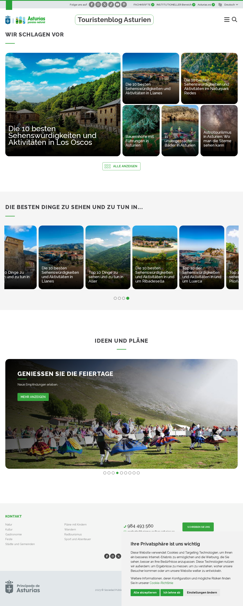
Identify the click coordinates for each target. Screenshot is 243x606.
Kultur (9, 529)
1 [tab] (115, 298)
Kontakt (13, 516)
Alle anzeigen (125, 166)
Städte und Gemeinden (20, 544)
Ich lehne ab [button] (171, 592)
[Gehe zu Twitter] (104, 4)
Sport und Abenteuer (77, 539)
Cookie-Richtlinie (161, 583)
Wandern (70, 529)
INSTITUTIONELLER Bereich (174, 4)
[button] (231, 4)
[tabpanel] (27, 260)
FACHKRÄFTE (142, 4)
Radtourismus (73, 534)
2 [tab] (119, 298)
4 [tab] (127, 298)
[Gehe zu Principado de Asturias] (22, 587)
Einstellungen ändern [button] (202, 592)
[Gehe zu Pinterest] (124, 4)
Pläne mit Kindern (75, 524)
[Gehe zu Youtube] (117, 4)
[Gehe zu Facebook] (92, 4)
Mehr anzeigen (33, 397)
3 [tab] (123, 298)
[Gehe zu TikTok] (111, 4)
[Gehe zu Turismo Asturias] (40, 19)
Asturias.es (204, 4)
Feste (9, 539)
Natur (8, 524)
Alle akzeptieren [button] (145, 592)
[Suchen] (234, 19)
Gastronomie (13, 534)
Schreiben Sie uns (198, 527)
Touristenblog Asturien (114, 20)
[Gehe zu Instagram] (98, 4)
